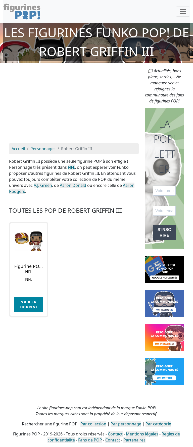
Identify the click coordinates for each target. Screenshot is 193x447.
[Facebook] (164, 303)
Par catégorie (158, 424)
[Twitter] (164, 371)
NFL (71, 167)
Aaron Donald (73, 185)
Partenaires (134, 440)
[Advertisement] (74, 105)
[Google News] (164, 269)
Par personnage (126, 424)
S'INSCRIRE (164, 233)
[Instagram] (164, 337)
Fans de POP (90, 440)
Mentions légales (142, 434)
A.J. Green (43, 185)
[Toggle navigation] (183, 12)
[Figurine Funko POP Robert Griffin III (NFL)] (28, 241)
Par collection (93, 424)
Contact (115, 434)
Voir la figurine (29, 304)
